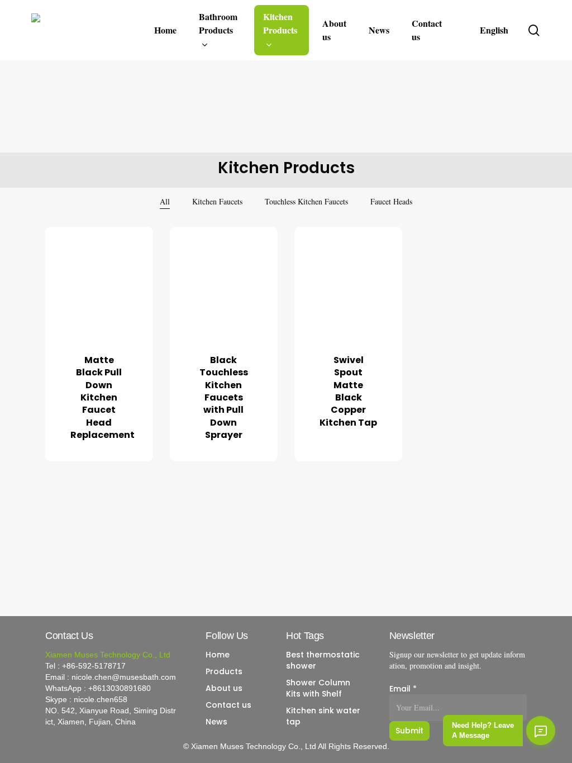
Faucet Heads (391, 201)
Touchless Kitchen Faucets (306, 201)
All (165, 201)
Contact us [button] (228, 704)
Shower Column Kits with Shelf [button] (318, 688)
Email (403, 688)
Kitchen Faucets (217, 201)
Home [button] (218, 654)
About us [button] (224, 688)
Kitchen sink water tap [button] (323, 716)
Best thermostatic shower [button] (323, 660)
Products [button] (224, 671)
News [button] (216, 721)
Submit (409, 730)
